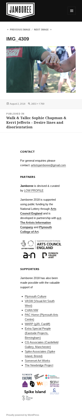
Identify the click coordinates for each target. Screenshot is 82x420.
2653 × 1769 (37, 103)
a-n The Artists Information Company (40, 222)
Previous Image (20, 29)
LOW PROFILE (33, 190)
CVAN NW (31, 310)
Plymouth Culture (35, 296)
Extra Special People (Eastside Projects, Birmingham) (38, 333)
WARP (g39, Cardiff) (37, 324)
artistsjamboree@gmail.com (48, 165)
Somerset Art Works (37, 360)
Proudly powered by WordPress (22, 415)
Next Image (41, 29)
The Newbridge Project (39, 365)
